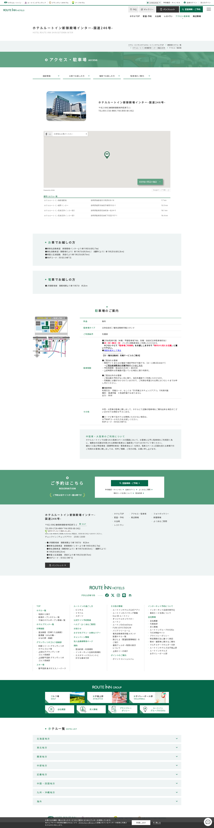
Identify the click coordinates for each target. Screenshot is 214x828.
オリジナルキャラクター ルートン (123, 620)
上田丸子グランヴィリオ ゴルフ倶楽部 (49, 653)
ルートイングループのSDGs (162, 629)
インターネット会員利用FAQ (162, 609)
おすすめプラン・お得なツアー (87, 632)
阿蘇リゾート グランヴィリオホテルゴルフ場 (51, 647)
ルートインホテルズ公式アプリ (126, 609)
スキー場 (40, 664)
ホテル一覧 (41, 610)
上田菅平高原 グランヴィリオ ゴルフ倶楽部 (51, 659)
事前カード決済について (160, 612)
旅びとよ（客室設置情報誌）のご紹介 (126, 641)
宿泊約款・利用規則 (84, 649)
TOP (39, 606)
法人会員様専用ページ (83, 641)
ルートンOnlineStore (122, 624)
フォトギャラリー (161, 513)
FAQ (135, 9)
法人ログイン (205, 2)
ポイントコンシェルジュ (123, 659)
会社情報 (152, 617)
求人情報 (154, 626)
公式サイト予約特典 (82, 620)
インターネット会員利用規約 (88, 652)
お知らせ (77, 628)
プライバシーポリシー (159, 635)
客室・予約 (147, 16)
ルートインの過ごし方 (83, 606)
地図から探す (44, 614)
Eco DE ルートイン (121, 615)
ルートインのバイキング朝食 (125, 612)
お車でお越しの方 (77, 75)
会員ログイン (192, 2)
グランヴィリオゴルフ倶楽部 (49, 642)
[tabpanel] (51, 337)
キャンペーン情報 (81, 637)
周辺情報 (197, 16)
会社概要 (154, 620)
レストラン (168, 16)
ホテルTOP (135, 16)
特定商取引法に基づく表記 (161, 638)
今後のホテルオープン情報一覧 (51, 620)
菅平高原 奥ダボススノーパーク (52, 668)
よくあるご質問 (160, 521)
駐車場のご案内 (137, 75)
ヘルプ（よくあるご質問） (85, 624)
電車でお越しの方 (107, 75)
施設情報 (46, 75)
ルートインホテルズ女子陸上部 (163, 647)
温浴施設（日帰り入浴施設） (51, 632)
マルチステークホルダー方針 (162, 644)
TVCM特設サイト (157, 632)
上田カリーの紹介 (120, 651)
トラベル (79, 612)
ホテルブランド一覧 (45, 624)
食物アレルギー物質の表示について (124, 646)
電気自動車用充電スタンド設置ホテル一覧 (124, 635)
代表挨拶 (154, 623)
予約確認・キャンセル (171, 2)
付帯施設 (40, 628)
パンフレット (169, 9)
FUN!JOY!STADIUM (122, 627)
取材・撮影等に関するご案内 (162, 641)
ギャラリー (149, 9)
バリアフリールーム (121, 630)
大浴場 (158, 16)
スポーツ (79, 615)
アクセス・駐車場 (183, 16)
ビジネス (79, 609)
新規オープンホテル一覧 (49, 617)
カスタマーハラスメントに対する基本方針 (87, 656)
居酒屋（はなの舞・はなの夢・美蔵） (47, 636)
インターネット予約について (160, 606)
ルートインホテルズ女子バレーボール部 (158, 652)
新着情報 (157, 517)
